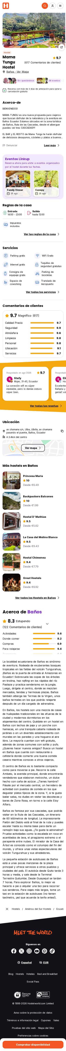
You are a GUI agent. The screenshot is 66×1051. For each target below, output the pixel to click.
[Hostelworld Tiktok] (52, 951)
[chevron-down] (47, 624)
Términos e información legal (22, 1020)
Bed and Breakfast (47, 974)
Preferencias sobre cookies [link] (33, 1035)
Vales (56, 1020)
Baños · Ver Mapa (17, 71)
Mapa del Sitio (46, 1028)
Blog (10, 974)
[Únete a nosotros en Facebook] (13, 951)
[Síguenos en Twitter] (21, 951)
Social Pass (33, 981)
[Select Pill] (45, 6)
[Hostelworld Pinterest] (44, 951)
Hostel (7, 52)
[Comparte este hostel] (61, 47)
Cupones (46, 1020)
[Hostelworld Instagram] (29, 951)
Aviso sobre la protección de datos (33, 1012)
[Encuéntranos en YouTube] (36, 951)
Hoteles (30, 974)
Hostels (20, 974)
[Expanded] (7, 909)
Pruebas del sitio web (24, 1028)
